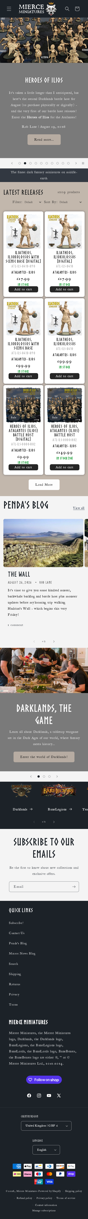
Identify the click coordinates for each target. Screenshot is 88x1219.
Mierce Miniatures (27, 1191)
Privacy (14, 994)
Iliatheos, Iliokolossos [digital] (64, 256)
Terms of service (65, 1198)
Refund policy (24, 1198)
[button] (9, 9)
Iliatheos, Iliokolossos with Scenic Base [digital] (23, 256)
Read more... (44, 139)
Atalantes (19, 272)
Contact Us (17, 933)
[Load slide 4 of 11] (30, 163)
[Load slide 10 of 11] (63, 163)
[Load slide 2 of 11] (19, 163)
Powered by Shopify (49, 1191)
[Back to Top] (78, 1209)
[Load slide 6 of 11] (41, 163)
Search (13, 964)
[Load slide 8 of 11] (52, 163)
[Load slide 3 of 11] (25, 163)
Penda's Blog (18, 943)
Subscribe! (16, 923)
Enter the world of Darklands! (44, 757)
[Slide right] (54, 641)
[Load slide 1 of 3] (38, 776)
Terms (13, 1005)
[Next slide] (76, 163)
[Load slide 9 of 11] (57, 163)
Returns (14, 984)
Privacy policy (44, 1198)
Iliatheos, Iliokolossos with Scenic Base (23, 343)
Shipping (15, 974)
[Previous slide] (12, 163)
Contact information (46, 1205)
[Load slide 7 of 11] (46, 163)
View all (79, 508)
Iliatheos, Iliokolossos (64, 341)
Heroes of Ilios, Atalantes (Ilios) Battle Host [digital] (23, 432)
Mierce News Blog (22, 954)
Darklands (20, 809)
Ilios (32, 272)
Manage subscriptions (44, 1210)
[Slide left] (34, 641)
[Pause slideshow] (83, 163)
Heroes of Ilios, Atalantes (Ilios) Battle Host (64, 430)
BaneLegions (57, 809)
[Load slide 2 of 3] (44, 776)
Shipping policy (73, 1191)
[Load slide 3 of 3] (49, 776)
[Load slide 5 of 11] (36, 163)
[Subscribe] (74, 886)
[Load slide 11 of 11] (68, 163)
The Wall (19, 574)
